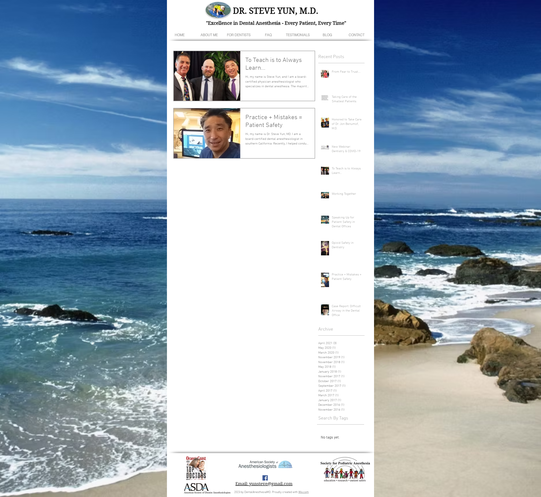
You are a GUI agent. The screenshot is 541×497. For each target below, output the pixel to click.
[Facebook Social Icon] (265, 478)
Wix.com (303, 492)
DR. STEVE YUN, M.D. (275, 11)
